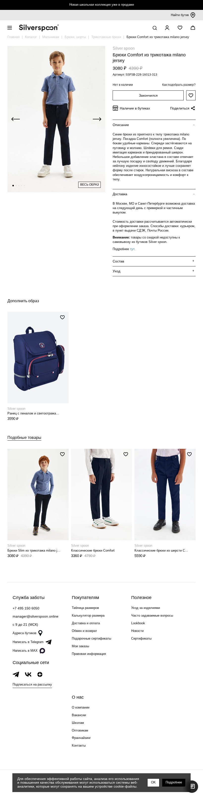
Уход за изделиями (145, 608)
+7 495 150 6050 (26, 608)
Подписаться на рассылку (32, 684)
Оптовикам (80, 730)
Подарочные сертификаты (91, 638)
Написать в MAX (25, 650)
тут (132, 249)
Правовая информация (89, 654)
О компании (80, 707)
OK (153, 782)
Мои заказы (80, 646)
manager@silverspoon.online (35, 616)
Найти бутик (180, 15)
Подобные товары (24, 437)
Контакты (79, 745)
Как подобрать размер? (179, 84)
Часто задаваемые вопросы (152, 615)
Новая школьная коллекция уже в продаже (101, 4)
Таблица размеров (85, 608)
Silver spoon (124, 48)
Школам (78, 723)
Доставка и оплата (86, 623)
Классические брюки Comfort (93, 550)
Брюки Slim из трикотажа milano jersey (34, 550)
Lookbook (138, 623)
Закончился (148, 95)
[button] (13, 185)
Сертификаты (141, 638)
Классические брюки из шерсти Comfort (161, 550)
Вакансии (79, 715)
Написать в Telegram (28, 642)
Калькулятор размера (88, 615)
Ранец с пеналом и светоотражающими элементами (34, 413)
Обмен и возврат (84, 631)
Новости (137, 631)
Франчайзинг (81, 738)
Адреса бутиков (24, 633)
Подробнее (174, 782)
